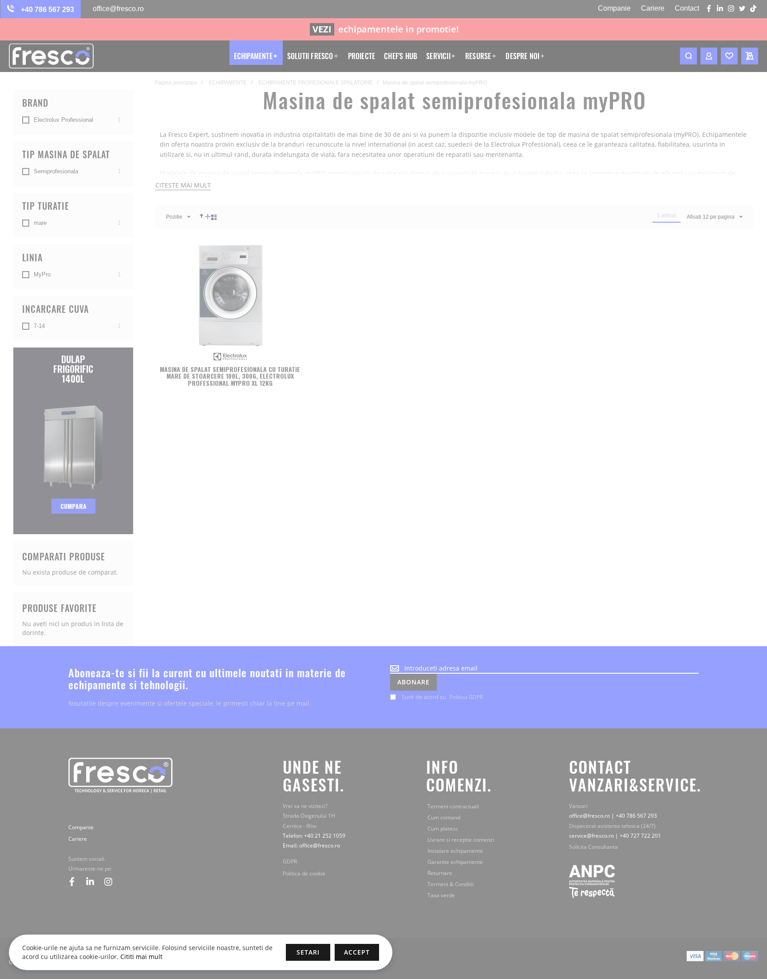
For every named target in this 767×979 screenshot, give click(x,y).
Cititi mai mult (140, 956)
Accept (357, 952)
